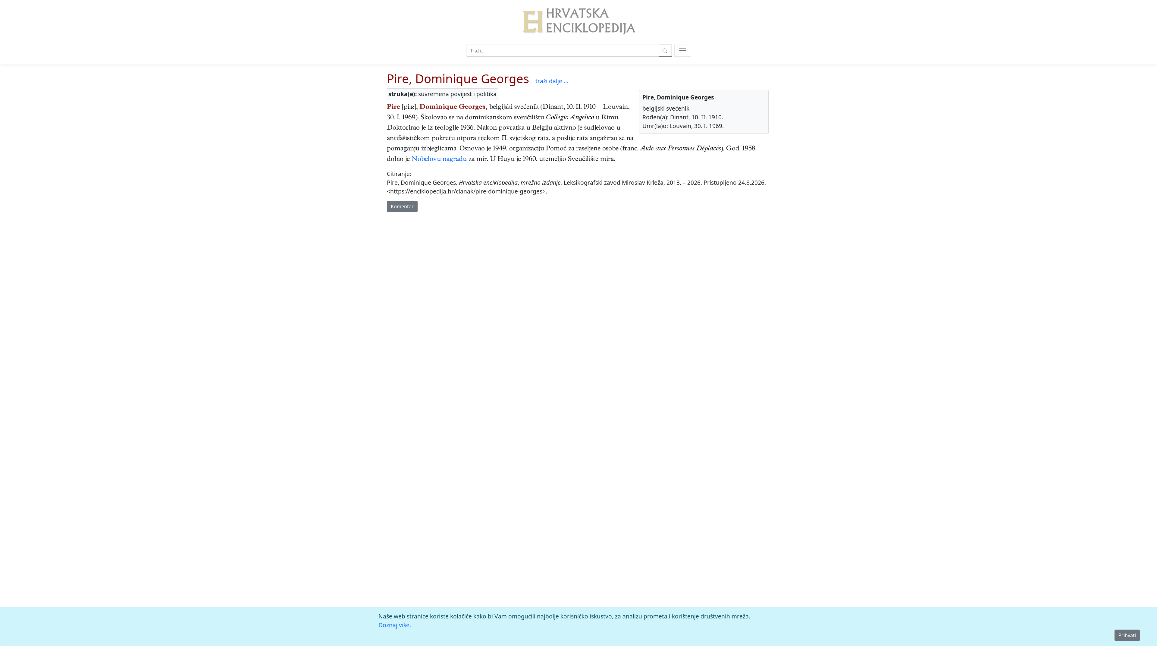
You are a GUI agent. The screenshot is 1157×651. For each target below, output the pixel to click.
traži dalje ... (551, 81)
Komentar (402, 206)
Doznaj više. (394, 625)
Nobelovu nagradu (439, 159)
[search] (682, 51)
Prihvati (1127, 635)
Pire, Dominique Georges (458, 78)
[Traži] (665, 51)
